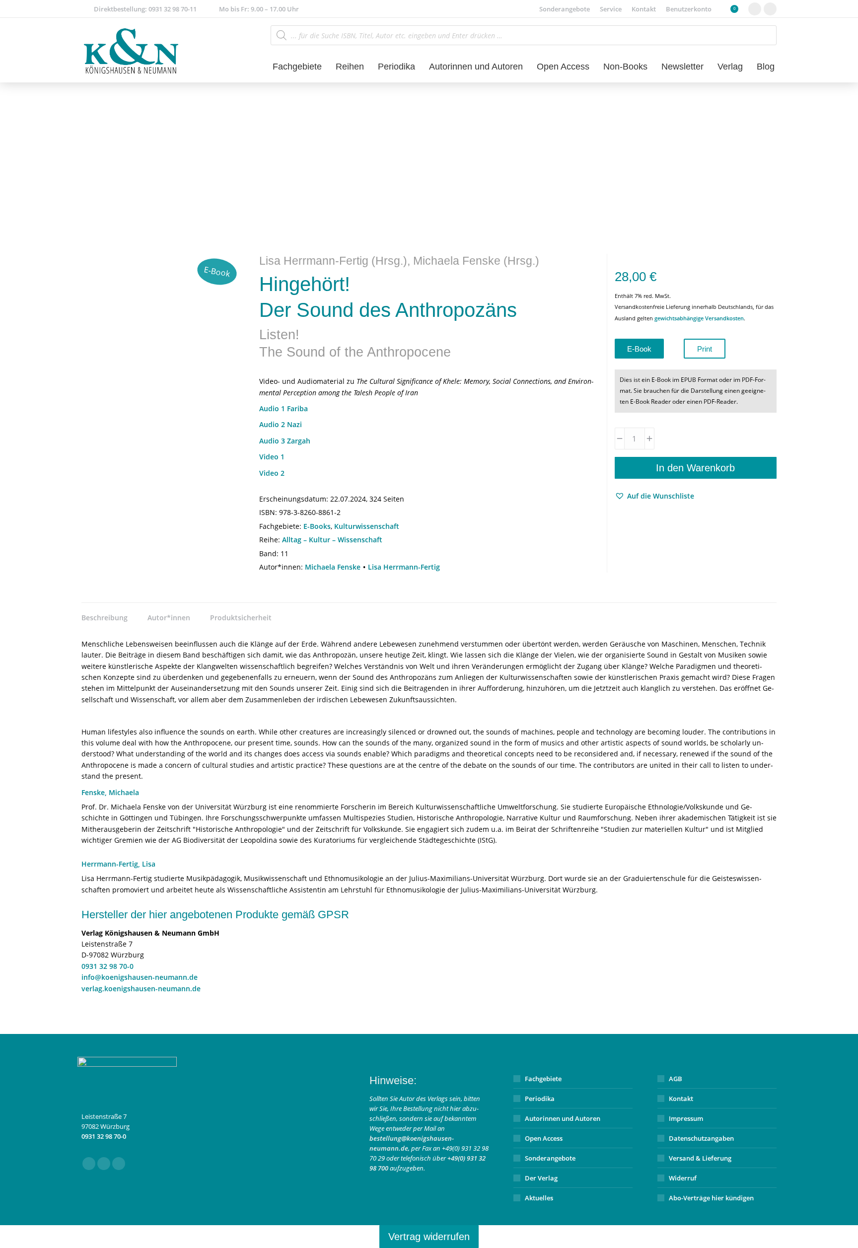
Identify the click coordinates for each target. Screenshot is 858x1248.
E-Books (317, 526)
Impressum (686, 1118)
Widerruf (683, 1178)
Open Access (544, 1138)
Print (704, 349)
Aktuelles (539, 1197)
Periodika (540, 1098)
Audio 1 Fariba (283, 408)
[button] (654, 496)
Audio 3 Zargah (284, 440)
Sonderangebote (550, 1158)
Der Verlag (541, 1178)
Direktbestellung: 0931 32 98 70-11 (145, 8)
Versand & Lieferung (700, 1158)
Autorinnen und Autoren (562, 1118)
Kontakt (681, 1098)
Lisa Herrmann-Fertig (404, 567)
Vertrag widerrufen (429, 1236)
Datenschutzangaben (701, 1138)
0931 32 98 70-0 (107, 966)
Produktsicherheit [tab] (241, 617)
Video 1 (272, 456)
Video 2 (272, 473)
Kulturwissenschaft (366, 526)
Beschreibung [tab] (104, 617)
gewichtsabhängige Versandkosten (699, 318)
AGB (675, 1078)
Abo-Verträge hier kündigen (711, 1197)
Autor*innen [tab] (168, 617)
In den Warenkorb (695, 467)
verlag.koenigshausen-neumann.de (141, 988)
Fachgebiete (543, 1078)
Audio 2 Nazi (280, 424)
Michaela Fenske (332, 567)
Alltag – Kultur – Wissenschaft (332, 539)
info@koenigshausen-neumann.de (139, 977)
